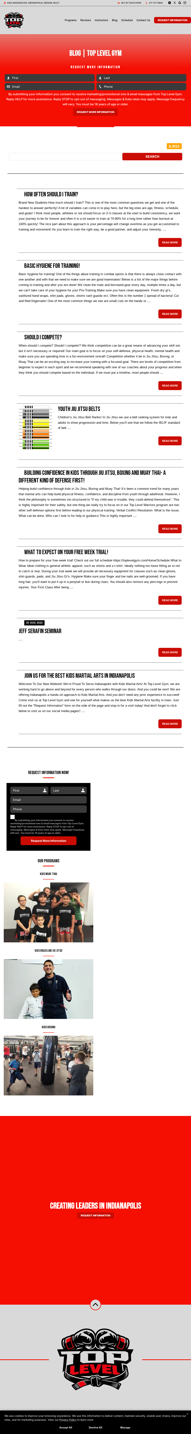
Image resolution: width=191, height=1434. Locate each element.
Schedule (127, 20)
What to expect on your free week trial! (66, 552)
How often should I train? (51, 194)
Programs (71, 20)
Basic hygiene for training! (52, 266)
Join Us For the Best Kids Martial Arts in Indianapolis (79, 676)
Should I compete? (43, 337)
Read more (170, 242)
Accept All (65, 1427)
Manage (125, 1427)
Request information (95, 1215)
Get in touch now (130, 2)
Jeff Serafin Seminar (40, 631)
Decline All (95, 1427)
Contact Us (143, 20)
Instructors (101, 20)
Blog (115, 20)
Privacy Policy (67, 1419)
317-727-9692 (155, 2)
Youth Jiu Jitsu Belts (79, 409)
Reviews (85, 20)
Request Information (172, 20)
